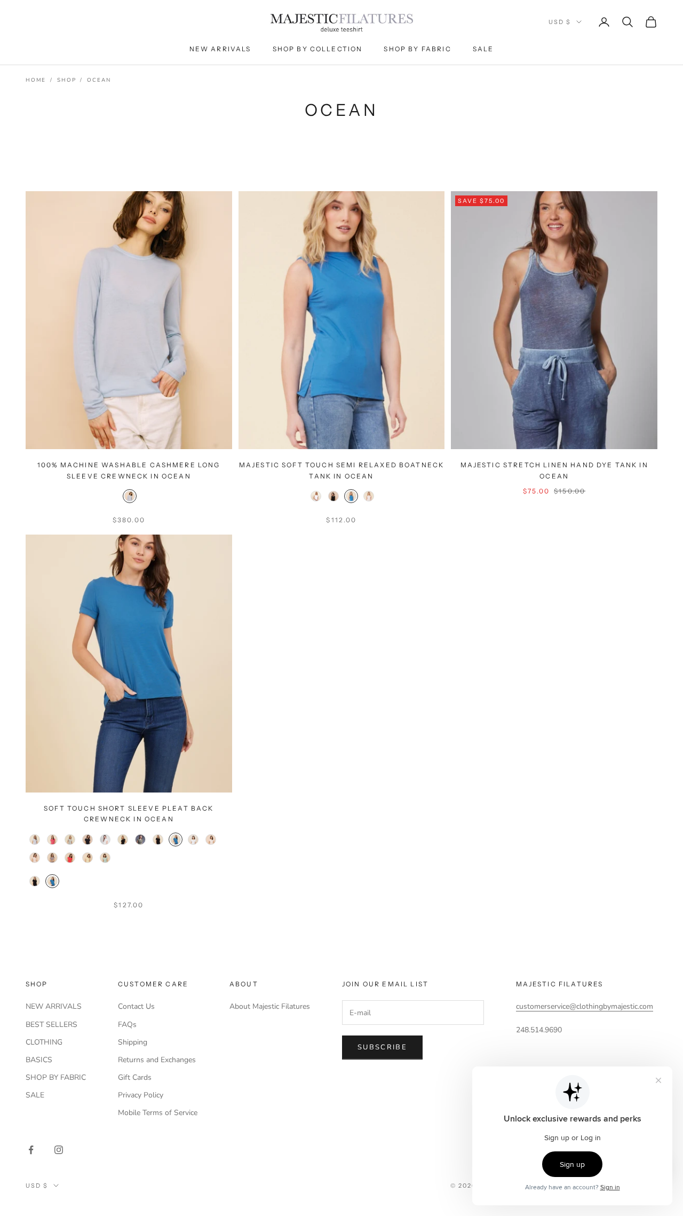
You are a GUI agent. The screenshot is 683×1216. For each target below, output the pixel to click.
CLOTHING (44, 1042)
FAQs (127, 1024)
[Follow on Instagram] (58, 1149)
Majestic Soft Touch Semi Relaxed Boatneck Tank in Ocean (341, 470)
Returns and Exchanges (157, 1060)
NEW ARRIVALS (54, 1006)
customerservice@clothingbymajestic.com (584, 1006)
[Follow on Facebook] (31, 1149)
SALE (35, 1095)
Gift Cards (135, 1077)
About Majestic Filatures (269, 1006)
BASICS (39, 1060)
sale (483, 49)
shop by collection (318, 49)
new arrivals (220, 49)
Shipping (132, 1042)
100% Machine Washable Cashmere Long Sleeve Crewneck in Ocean (128, 470)
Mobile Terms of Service (157, 1113)
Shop (66, 80)
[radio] (129, 496)
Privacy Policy (140, 1095)
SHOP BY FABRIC (56, 1077)
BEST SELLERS (51, 1024)
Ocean (98, 80)
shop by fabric (417, 49)
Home (36, 80)
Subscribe (382, 1047)
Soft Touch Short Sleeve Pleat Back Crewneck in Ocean (128, 813)
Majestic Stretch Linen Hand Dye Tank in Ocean (554, 470)
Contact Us (136, 1006)
